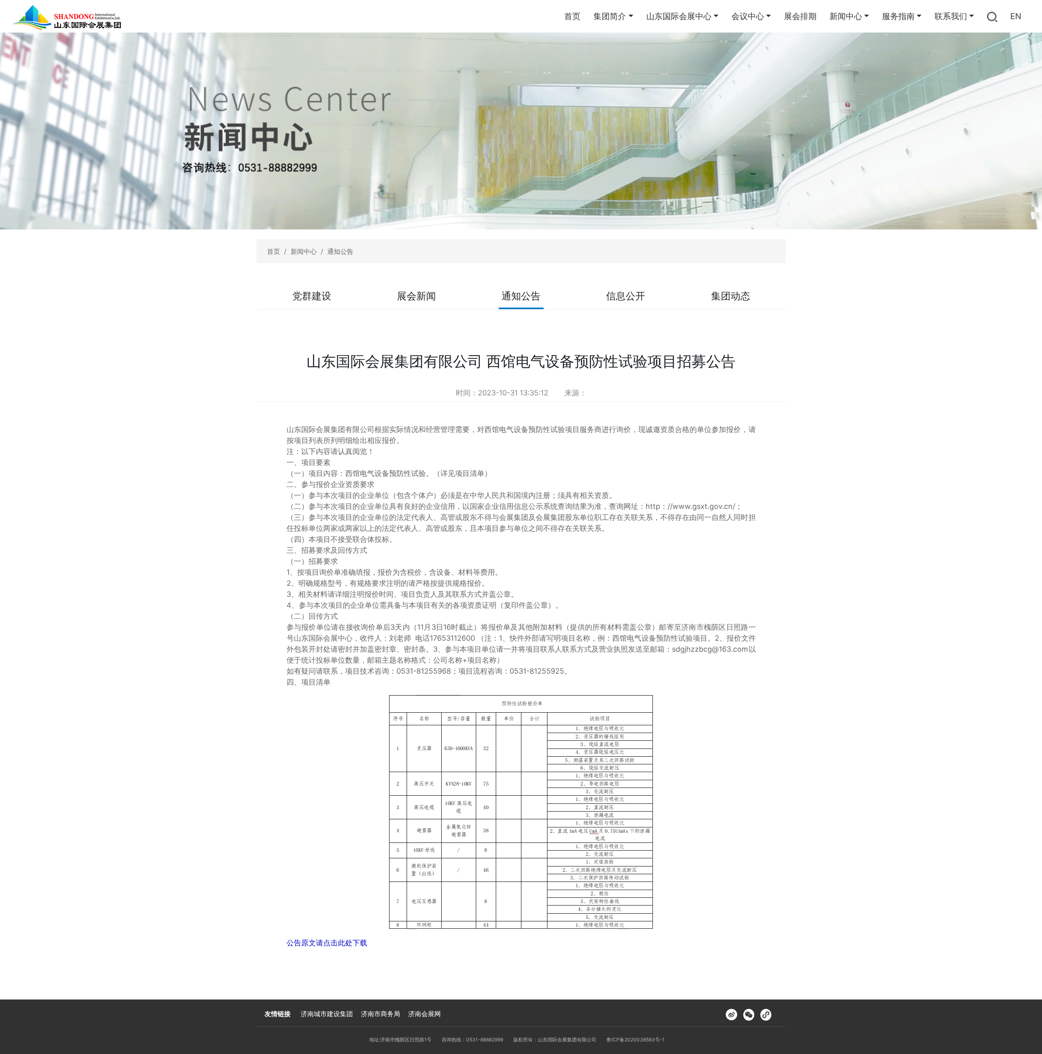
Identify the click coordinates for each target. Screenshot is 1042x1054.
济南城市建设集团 (327, 1014)
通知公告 (340, 251)
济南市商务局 (380, 1014)
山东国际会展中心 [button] (678, 16)
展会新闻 (416, 296)
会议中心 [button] (747, 16)
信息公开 (625, 296)
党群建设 (311, 296)
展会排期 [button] (800, 16)
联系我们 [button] (951, 16)
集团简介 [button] (609, 16)
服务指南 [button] (898, 16)
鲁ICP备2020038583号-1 (635, 1040)
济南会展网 (424, 1014)
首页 (572, 16)
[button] (992, 16)
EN (1015, 16)
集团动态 (730, 296)
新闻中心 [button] (846, 16)
